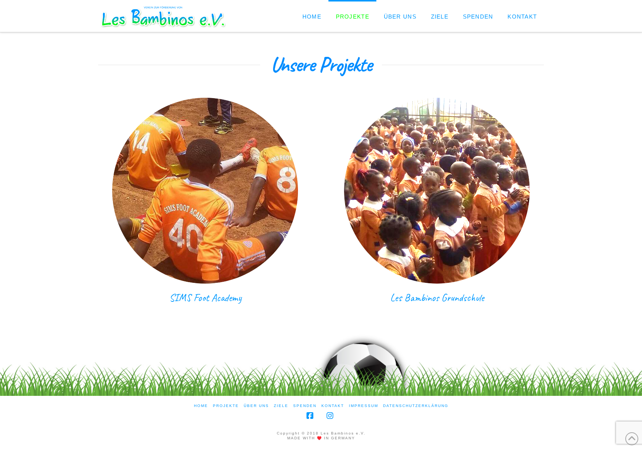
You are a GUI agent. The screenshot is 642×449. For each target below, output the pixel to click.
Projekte (226, 406)
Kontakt (332, 406)
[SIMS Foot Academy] (205, 191)
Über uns (256, 406)
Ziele (281, 406)
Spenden (305, 406)
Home (201, 406)
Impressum (363, 406)
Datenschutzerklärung (415, 406)
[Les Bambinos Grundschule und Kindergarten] (437, 191)
